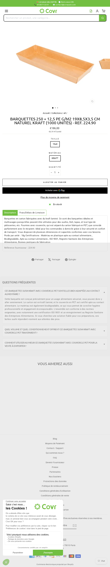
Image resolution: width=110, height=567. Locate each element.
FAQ (55, 458)
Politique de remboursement (55, 486)
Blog (55, 439)
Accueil (46, 113)
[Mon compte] (97, 11)
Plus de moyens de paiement (55, 197)
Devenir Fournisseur (55, 462)
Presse (55, 467)
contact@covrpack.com (64, 5)
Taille (55, 139)
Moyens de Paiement (55, 443)
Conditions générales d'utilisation (55, 491)
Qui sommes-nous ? (55, 453)
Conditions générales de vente (55, 495)
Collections (56, 113)
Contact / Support (55, 448)
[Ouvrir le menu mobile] (6, 11)
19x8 (55, 144)
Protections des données (54, 481)
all (65, 113)
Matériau (55, 153)
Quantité (55, 167)
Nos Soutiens (55, 476)
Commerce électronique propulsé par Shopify (55, 564)
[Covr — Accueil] (48, 11)
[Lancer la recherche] (102, 18)
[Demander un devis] (91, 11)
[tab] (10, 213)
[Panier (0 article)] (103, 11)
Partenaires (55, 472)
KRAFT (55, 158)
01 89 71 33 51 (41, 5)
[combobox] (51, 18)
